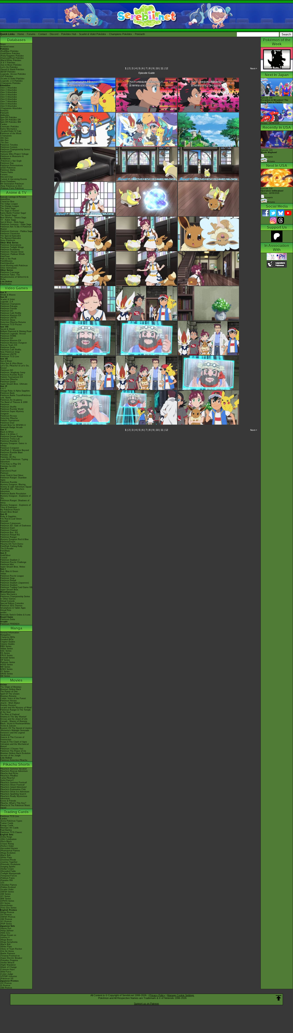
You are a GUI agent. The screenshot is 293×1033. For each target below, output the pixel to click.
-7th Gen (4, 142)
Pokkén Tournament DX (11, 377)
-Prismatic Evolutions (10, 864)
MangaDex (5, 635)
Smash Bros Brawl (9, 512)
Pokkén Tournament (9, 420)
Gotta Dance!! (7, 780)
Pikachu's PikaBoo (9, 776)
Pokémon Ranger (8, 537)
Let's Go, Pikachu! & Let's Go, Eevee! (14, 367)
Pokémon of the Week (11, 133)
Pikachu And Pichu (9, 773)
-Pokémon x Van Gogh (11, 161)
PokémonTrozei (7, 541)
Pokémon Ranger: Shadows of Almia (14, 501)
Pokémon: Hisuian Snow (12, 252)
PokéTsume (5, 284)
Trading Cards (16, 812)
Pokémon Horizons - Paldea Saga (16, 231)
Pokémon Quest (8, 382)
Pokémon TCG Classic (11, 832)
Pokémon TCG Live (9, 356)
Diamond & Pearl (8, 471)
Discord (54, 34)
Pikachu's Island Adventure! (13, 787)
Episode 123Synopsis (269, 153)
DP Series (5, 660)
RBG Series (5, 646)
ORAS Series (6, 674)
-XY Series (5, 896)
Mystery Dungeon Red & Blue (14, 539)
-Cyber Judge (6, 974)
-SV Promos (6, 914)
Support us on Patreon (146, 1003)
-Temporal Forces (8, 876)
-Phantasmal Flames (10, 850)
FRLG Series (6, 655)
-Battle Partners (7, 953)
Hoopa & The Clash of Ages (13, 742)
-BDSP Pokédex (8, 72)
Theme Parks (6, 172)
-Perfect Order (7, 846)
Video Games (16, 288)
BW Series (5, 667)
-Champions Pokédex (10, 83)
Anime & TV (16, 192)
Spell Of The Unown (9, 694)
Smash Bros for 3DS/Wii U (13, 425)
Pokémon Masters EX (10, 315)
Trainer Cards (6, 823)
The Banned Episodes (10, 238)
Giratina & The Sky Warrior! (13, 717)
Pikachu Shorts (16, 764)
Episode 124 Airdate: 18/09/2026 (272, 190)
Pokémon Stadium (9, 585)
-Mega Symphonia (8, 942)
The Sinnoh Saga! (8, 215)
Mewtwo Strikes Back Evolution (15, 753)
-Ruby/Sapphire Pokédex (12, 56)
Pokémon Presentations (11, 165)
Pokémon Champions (10, 304)
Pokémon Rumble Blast (11, 452)
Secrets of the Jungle (10, 755)
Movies (16, 680)
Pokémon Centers (8, 147)
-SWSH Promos (7, 917)
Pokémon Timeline (9, 145)
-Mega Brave (6, 940)
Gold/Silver (5, 555)
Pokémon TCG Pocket (11, 324)
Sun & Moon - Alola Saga (12, 222)
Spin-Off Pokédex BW (10, 122)
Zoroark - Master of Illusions (13, 721)
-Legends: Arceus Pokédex (13, 74)
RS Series (5, 653)
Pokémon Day (7, 163)
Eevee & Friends (8, 801)
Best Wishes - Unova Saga (13, 217)
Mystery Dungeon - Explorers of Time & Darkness (15, 506)
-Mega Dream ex (8, 935)
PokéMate (5, 551)
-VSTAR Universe (8, 976)
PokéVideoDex (7, 263)
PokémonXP (6, 152)
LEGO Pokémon (8, 168)
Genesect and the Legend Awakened (12, 734)
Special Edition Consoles (12, 603)
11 (162, 68)
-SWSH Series (7, 892)
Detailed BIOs (7, 639)
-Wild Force (5, 972)
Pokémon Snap (7, 578)
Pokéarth (140, 34)
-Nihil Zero (5, 933)
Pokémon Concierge (9, 272)
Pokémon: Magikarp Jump (12, 372)
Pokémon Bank (7, 393)
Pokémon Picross (8, 416)
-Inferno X (5, 937)
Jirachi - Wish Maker (10, 703)
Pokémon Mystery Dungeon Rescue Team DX (13, 344)
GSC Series (5, 651)
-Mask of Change (8, 967)
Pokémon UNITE (8, 318)
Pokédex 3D (6, 455)
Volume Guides (7, 644)
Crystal (3, 557)
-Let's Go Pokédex (9, 67)
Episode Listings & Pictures (13, 197)
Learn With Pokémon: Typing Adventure (14, 460)
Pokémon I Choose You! (11, 749)
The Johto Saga (7, 208)
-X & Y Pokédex (7, 62)
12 (166, 68)
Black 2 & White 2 (8, 434)
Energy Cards (6, 825)
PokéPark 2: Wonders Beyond (14, 450)
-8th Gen (4, 140)
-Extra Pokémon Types (11, 821)
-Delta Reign (6, 837)
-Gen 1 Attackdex (8, 88)
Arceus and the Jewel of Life (13, 719)
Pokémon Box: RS (9, 532)
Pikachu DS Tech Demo (11, 544)
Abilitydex (4, 115)
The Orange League (9, 206)
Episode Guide (146, 73)
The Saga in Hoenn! (9, 211)
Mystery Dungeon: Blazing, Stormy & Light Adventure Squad (15, 485)
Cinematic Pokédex (9, 126)
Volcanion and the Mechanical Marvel (14, 745)
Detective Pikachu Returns (13, 322)
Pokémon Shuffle (8, 407)
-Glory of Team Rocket (11, 949)
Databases (16, 40)
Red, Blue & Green (9, 571)
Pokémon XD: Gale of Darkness (15, 525)
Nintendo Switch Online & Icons (15, 615)
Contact (42, 34)
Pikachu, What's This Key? (13, 803)
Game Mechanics (8, 129)
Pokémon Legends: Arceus (13, 334)
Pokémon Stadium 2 (9, 560)
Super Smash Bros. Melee (12, 567)
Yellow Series (6, 648)
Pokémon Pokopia (8, 306)
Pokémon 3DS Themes (11, 605)
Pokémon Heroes (8, 701)
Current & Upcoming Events (13, 179)
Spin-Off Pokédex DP (10, 120)
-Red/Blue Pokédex (9, 51)
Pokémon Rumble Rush (11, 375)
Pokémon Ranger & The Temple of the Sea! (15, 711)
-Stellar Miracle (7, 962)
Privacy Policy (157, 995)
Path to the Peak (8, 259)
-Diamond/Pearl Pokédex (12, 58)
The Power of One (9, 691)
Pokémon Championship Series (15, 149)
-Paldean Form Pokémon (12, 188)
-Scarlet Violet (7, 889)
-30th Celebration (8, 839)
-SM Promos (6, 919)
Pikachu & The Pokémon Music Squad (15, 806)
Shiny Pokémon (7, 240)
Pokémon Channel (9, 530)
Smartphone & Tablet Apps (13, 608)
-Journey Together (8, 862)
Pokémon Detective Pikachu (13, 760)
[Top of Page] (278, 998)
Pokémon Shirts (7, 170)
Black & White (7, 432)
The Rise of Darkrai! (10, 714)
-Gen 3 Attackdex (8, 92)
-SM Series (5, 894)
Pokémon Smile (7, 347)
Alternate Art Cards (9, 828)
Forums (31, 34)
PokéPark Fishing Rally (11, 546)
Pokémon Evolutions (10, 249)
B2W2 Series (6, 669)
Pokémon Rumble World (11, 409)
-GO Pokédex (6, 76)
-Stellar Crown (7, 869)
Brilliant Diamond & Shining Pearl (15, 331)
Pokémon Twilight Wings (12, 247)
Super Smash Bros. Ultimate (13, 384)
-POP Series (6, 924)
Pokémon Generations (10, 245)
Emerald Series (7, 658)
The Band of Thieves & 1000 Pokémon (13, 403)
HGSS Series (6, 664)
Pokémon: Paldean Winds (12, 254)
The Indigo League (9, 204)
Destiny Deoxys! (8, 705)
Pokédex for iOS (8, 466)
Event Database (8, 181)
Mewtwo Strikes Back (10, 689)
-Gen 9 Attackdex (8, 106)
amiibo (3, 612)
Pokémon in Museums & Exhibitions (12, 157)
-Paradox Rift (6, 880)
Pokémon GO (6, 311)
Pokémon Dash (7, 528)
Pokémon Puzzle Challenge (13, 562)
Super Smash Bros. (9, 589)
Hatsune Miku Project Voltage (14, 154)
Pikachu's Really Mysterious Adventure (13, 797)
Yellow (3, 573)
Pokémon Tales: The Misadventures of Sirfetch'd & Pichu (14, 277)
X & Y (3, 388)
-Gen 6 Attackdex (8, 99)
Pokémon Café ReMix (10, 313)
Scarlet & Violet (7, 299)
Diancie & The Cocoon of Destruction (12, 738)
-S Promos (5, 985)
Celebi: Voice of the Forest (13, 698)
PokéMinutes (6, 261)
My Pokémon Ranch (10, 510)
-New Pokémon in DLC (11, 186)
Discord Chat (6, 177)
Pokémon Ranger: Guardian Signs (13, 479)
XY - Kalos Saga (8, 220)
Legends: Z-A (6, 302)
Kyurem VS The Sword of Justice (16, 728)
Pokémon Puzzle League (12, 576)
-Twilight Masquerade (10, 873)
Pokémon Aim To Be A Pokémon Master (15, 228)
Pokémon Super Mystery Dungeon (12, 412)
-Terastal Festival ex (10, 956)
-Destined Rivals (8, 860)
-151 (2, 882)
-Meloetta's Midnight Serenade (14, 730)
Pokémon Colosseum (10, 523)
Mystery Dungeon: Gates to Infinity (13, 444)
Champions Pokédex (120, 34)
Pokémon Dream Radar (11, 436)
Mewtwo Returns (8, 696)
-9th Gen (4, 138)
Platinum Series (7, 662)
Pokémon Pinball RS (10, 535)
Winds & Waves (8, 295)
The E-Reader (7, 548)
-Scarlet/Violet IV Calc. (11, 131)
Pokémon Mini (7, 564)
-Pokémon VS (6, 978)
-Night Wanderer (8, 965)
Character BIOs (7, 637)
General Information (9, 632)
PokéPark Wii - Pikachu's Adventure (12, 490)
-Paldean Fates (7, 878)
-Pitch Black (6, 841)
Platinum (4, 473)
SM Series (5, 676)
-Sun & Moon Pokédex (11, 65)
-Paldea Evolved (8, 887)
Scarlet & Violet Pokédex (92, 34)
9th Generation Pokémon (12, 184)
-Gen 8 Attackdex (8, 104)
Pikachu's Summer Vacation (13, 769)
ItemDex (4, 110)
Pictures (271, 161)
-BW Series (5, 898)
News (3, 44)
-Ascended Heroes (9, 848)
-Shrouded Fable (8, 871)
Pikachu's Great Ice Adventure (14, 792)
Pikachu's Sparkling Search (13, 794)
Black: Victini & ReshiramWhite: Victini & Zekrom (15, 724)
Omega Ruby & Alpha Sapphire (15, 391)
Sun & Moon (6, 361)
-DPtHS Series (7, 901)
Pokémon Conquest (9, 448)
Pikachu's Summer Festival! (13, 782)
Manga (16, 628)
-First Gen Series (8, 908)
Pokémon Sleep (7, 320)
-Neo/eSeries (6, 905)
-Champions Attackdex (11, 108)
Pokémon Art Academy (11, 400)
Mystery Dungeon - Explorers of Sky (15, 497)
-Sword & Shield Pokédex (12, 69)
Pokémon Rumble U (9, 441)
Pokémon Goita (7, 619)
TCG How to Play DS (10, 464)
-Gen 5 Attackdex (8, 97)
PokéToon (5, 256)
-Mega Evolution (8, 853)
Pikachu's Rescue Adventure (14, 771)
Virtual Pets (5, 610)
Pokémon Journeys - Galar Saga (15, 224)
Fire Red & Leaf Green (11, 519)
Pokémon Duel (7, 423)
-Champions (6, 136)
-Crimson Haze (7, 969)
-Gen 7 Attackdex (8, 101)
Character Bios (7, 201)
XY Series (5, 671)
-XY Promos (6, 921)
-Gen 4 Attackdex (8, 94)
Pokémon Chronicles (10, 233)
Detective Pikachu (9, 379)
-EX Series (5, 903)
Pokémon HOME (8, 336)
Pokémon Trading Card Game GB (16, 587)
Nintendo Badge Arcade (11, 427)
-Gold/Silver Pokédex (10, 53)
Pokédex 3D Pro (8, 457)
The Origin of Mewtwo (10, 687)
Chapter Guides (7, 642)
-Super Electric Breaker (11, 958)
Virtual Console (7, 601)
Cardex (3, 124)
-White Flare (6, 857)
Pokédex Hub (68, 34)
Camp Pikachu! (7, 778)
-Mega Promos (7, 912)
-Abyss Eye (5, 928)
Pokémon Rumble (8, 482)
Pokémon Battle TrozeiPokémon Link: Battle (15, 396)
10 (157, 68)
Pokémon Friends (8, 308)
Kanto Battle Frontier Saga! (13, 213)
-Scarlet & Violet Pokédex (12, 78)
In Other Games (8, 599)
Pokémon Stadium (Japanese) (14, 583)
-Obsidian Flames (8, 885)
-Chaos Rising (7, 844)
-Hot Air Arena (7, 951)
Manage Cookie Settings (180, 995)
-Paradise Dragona (9, 960)
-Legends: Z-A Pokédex (11, 81)
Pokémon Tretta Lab (10, 439)
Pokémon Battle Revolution (13, 494)
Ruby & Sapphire (8, 516)
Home (20, 34)
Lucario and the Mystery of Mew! (16, 707)
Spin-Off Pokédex (8, 117)
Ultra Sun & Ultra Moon (11, 363)
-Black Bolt (5, 855)
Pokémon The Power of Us (13, 751)
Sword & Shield (7, 329)
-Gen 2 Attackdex (8, 90)
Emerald (4, 521)
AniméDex (5, 199)
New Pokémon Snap (10, 352)
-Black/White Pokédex (10, 60)
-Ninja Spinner (7, 930)
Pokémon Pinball (8, 580)
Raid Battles (6, 830)
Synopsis (268, 197)
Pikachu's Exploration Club (13, 789)
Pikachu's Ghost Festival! (12, 785)
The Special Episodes (10, 236)
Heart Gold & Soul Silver (11, 475)
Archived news (7, 46)
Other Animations (8, 268)
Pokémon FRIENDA (9, 624)
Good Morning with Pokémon (14, 265)
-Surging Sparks (7, 866)
